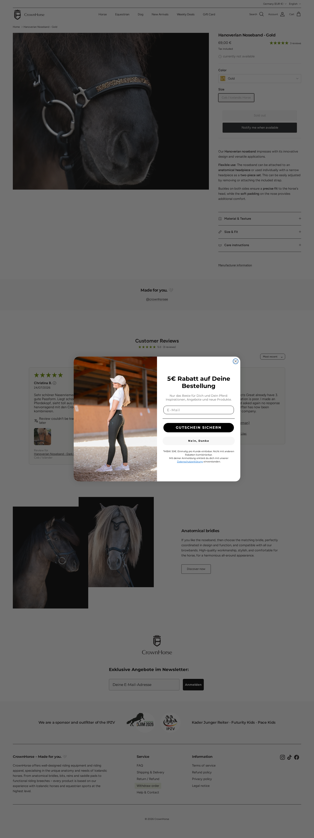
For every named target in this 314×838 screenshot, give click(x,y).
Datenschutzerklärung (190, 461)
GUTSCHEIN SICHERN (199, 428)
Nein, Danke (198, 440)
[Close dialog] (235, 361)
